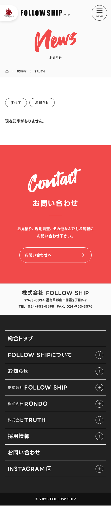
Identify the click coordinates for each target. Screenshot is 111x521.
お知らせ (42, 103)
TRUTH (27, 420)
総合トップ (20, 339)
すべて (16, 103)
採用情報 (19, 436)
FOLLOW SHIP (38, 387)
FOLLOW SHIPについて (40, 355)
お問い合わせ (24, 452)
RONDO (28, 404)
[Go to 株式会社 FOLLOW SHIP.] (7, 71)
